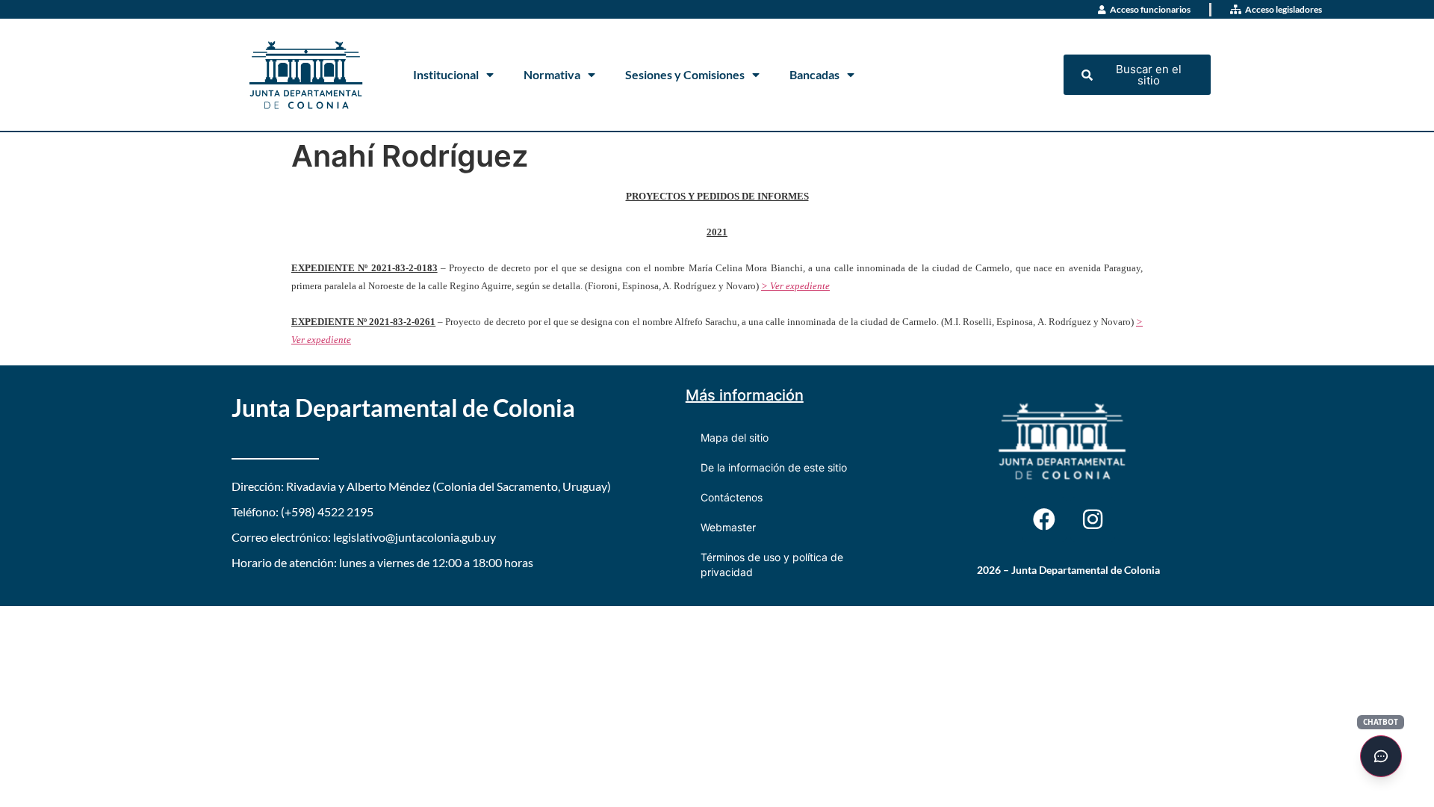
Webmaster (728, 527)
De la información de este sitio (774, 467)
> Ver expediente (795, 285)
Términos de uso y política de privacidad (772, 564)
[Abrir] (1381, 756)
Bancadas (814, 74)
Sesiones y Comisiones (685, 74)
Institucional (446, 74)
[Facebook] (1044, 519)
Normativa (552, 74)
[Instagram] (1092, 519)
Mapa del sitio (735, 437)
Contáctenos (732, 497)
